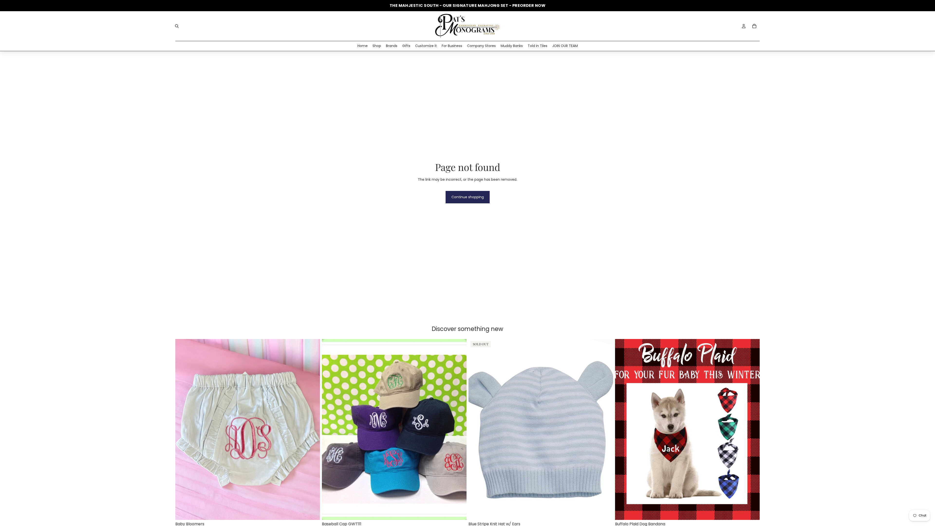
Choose (316, 512)
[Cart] (754, 26)
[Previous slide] (329, 429)
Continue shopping (467, 197)
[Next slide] (459, 429)
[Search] (176, 26)
